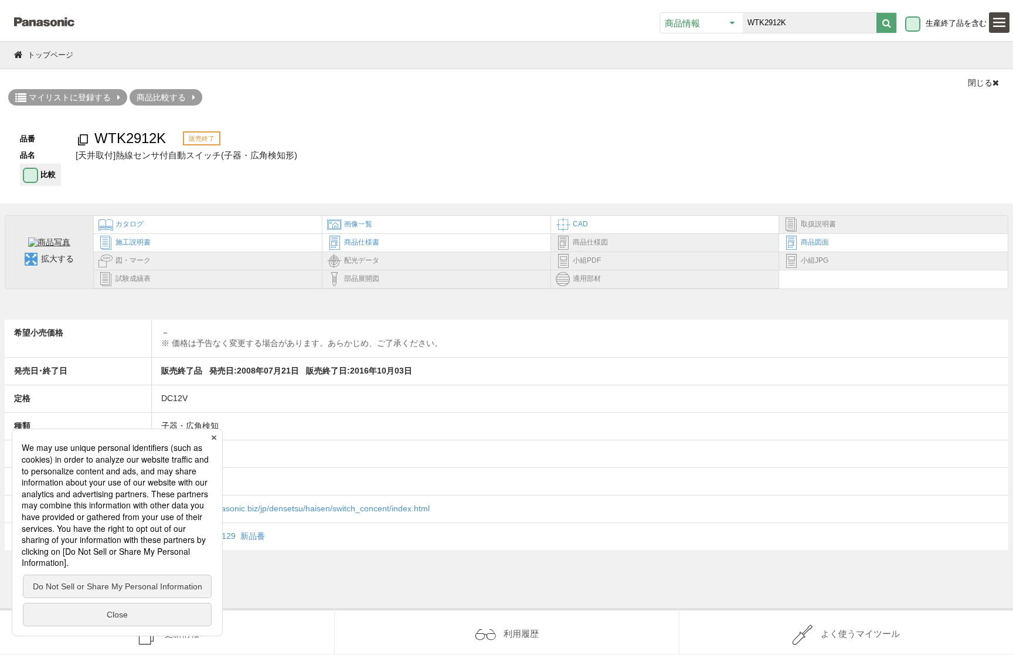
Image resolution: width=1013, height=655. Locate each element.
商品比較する (161, 97)
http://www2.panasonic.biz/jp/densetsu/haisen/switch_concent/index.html (295, 508)
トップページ (50, 54)
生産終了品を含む (956, 23)
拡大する (57, 258)
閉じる (980, 82)
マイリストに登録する (68, 97)
